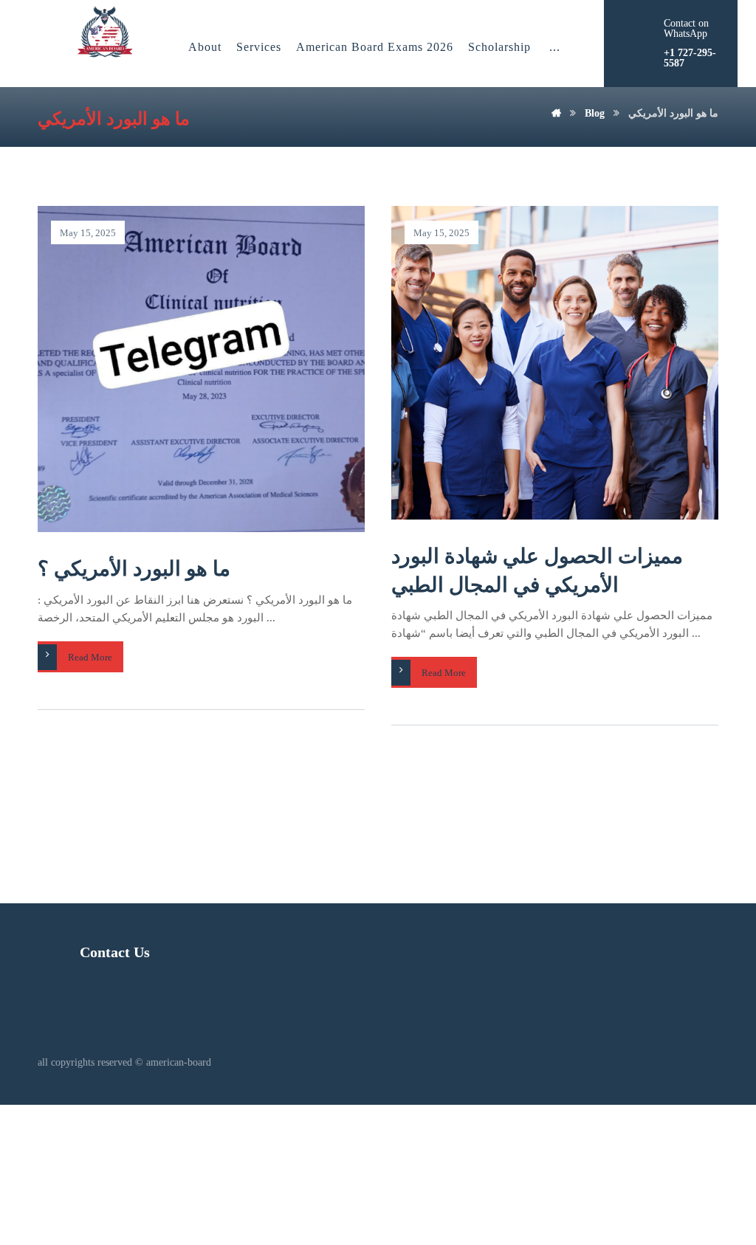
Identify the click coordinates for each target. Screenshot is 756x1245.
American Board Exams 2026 (374, 47)
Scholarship (499, 47)
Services (258, 47)
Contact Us (115, 952)
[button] (555, 47)
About (204, 47)
